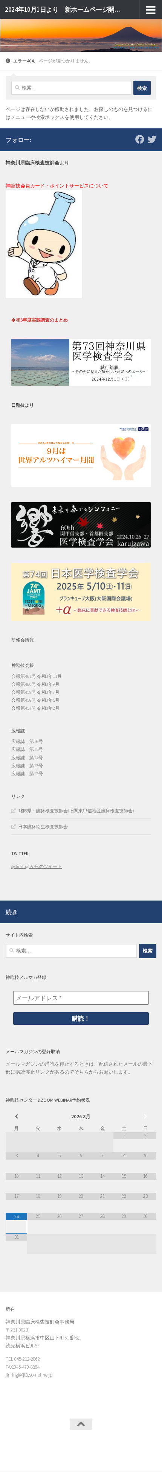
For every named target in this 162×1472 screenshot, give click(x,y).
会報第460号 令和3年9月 (35, 684)
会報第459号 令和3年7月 (35, 692)
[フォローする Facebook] (139, 139)
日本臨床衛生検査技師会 (43, 826)
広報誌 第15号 (27, 749)
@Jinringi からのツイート (36, 866)
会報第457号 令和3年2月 (35, 708)
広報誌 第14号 (27, 757)
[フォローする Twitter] (151, 139)
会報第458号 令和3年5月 (35, 700)
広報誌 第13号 (27, 765)
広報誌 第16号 (27, 741)
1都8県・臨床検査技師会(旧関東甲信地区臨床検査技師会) (76, 810)
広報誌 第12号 (27, 773)
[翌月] (145, 1116)
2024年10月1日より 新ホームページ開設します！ (63, 9)
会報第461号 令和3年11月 (36, 676)
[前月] (16, 1116)
